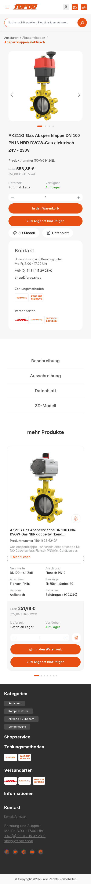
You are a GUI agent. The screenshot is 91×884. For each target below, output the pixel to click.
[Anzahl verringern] (12, 197)
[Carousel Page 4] (47, 675)
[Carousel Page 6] (53, 675)
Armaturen (14, 703)
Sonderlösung (17, 726)
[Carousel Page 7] (56, 675)
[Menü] (7, 7)
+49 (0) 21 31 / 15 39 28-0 (33, 270)
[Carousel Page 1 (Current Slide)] (36, 675)
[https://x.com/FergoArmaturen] (15, 851)
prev (7, 559)
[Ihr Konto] (66, 7)
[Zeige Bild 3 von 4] (49, 126)
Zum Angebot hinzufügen (45, 221)
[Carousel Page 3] (44, 675)
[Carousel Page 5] (50, 675)
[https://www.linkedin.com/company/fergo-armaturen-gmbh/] (40, 851)
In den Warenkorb (45, 208)
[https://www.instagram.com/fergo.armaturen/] (6, 851)
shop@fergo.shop (28, 277)
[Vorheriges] (11, 94)
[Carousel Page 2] (41, 675)
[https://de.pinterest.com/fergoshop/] (23, 851)
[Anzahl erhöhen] (78, 197)
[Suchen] (82, 22)
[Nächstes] (79, 94)
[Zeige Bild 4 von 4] (53, 126)
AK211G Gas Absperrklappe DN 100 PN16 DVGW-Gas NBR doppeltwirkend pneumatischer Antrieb (43, 532)
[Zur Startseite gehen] (25, 6)
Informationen (18, 793)
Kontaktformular (15, 816)
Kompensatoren (18, 711)
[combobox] (45, 22)
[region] (45, 94)
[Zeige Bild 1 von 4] (39, 126)
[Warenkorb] (84, 7)
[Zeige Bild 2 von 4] (45, 126)
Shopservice (17, 736)
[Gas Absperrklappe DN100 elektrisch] (45, 86)
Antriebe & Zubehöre (21, 718)
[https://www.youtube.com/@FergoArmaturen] (32, 851)
